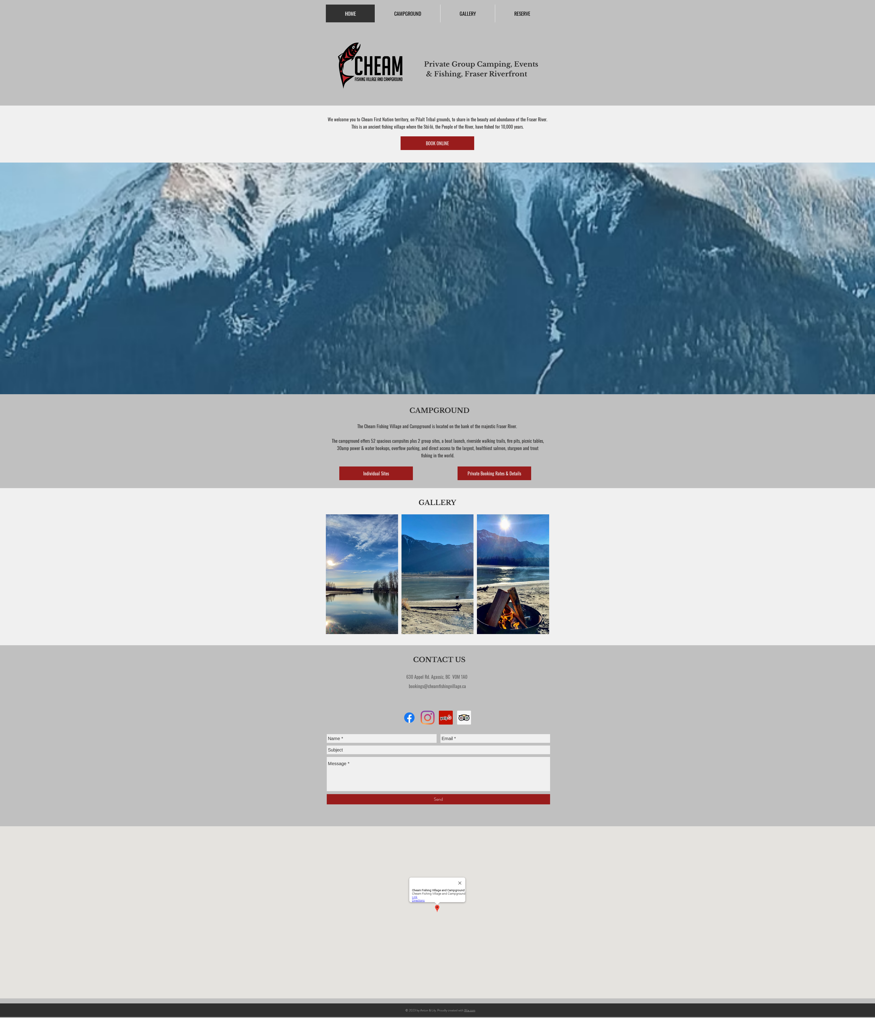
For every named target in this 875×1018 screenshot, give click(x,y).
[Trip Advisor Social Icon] (464, 718)
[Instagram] (428, 718)
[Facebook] (409, 718)
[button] (362, 574)
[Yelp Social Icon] (446, 718)
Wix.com (469, 1010)
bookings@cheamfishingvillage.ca (437, 686)
